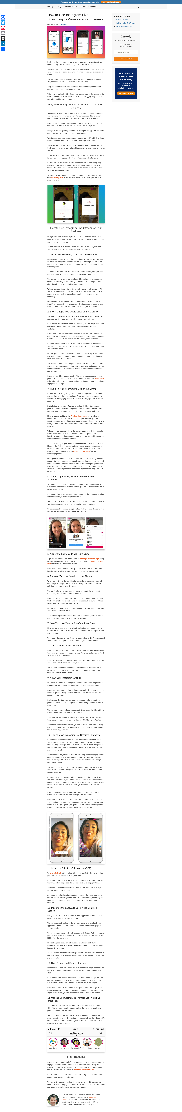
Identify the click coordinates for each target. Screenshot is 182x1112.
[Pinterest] (3, 27)
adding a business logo (89, 559)
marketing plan (57, 178)
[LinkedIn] (3, 43)
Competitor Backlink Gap (124, 26)
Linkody (50, 7)
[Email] (3, 33)
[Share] (3, 49)
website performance (81, 451)
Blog (59, 7)
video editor (99, 379)
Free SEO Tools (71, 7)
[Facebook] (3, 17)
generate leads (55, 873)
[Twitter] (3, 22)
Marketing (65, 24)
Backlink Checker (121, 20)
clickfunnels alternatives (83, 1070)
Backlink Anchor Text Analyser (126, 23)
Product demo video (78, 416)
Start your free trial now (111, 2)
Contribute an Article (89, 7)
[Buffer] (3, 38)
